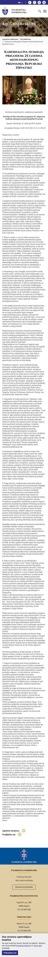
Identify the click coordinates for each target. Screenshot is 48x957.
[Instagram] (39, 2)
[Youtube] (44, 2)
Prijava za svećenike (24, 887)
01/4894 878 (26, 930)
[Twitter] (34, 2)
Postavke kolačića (23, 945)
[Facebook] (29, 2)
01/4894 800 (26, 909)
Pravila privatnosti (24, 877)
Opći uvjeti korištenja (24, 880)
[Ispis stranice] (24, 831)
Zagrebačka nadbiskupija (19, 11)
